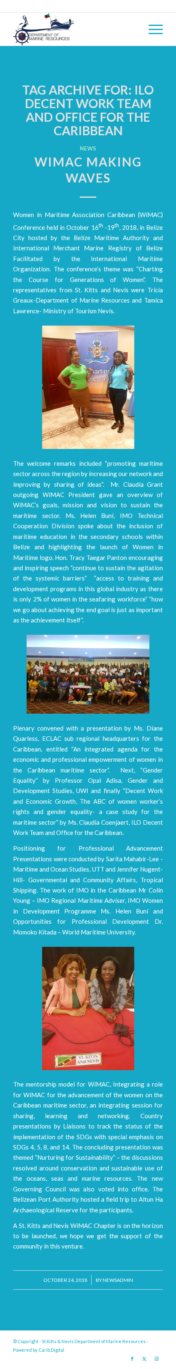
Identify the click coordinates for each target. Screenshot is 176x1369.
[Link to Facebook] (132, 1359)
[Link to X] (144, 1359)
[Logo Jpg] (73, 29)
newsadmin (118, 1280)
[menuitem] (151, 29)
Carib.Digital (51, 1350)
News (88, 148)
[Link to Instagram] (157, 1359)
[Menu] (151, 29)
